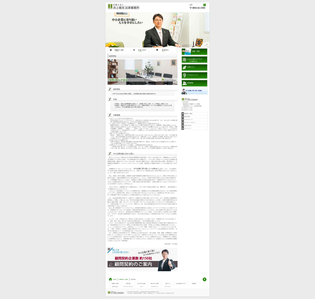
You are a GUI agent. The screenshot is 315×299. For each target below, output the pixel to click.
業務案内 (165, 50)
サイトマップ (187, 128)
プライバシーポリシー (190, 122)
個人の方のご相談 (154, 283)
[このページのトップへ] (204, 279)
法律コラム (191, 67)
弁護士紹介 (142, 50)
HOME (114, 279)
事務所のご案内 (119, 50)
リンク (141, 286)
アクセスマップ (192, 75)
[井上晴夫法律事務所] (124, 4)
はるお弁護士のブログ (194, 59)
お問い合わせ (187, 125)
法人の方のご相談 (141, 283)
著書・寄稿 (196, 51)
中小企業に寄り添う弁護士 (194, 90)
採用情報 (190, 83)
